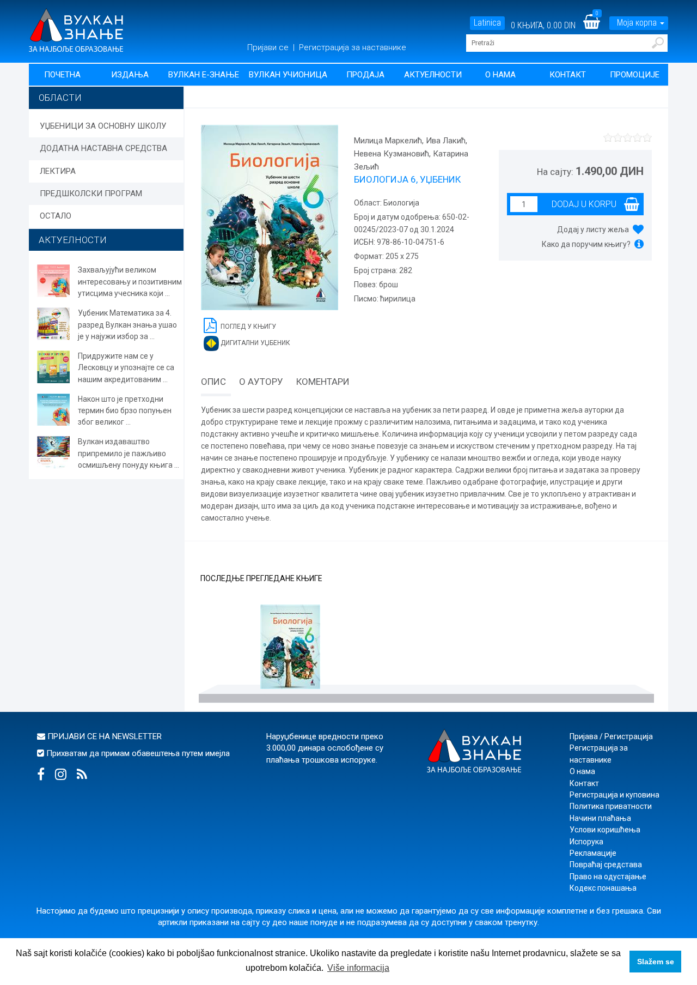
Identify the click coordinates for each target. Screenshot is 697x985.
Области (60, 97)
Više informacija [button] (358, 967)
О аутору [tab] (261, 381)
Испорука (586, 841)
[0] (598, 25)
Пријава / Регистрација (611, 736)
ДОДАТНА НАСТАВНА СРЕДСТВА (103, 148)
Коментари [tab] (323, 381)
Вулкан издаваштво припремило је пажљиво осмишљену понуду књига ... (128, 453)
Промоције (634, 75)
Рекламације (593, 853)
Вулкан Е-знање (203, 75)
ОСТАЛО (55, 216)
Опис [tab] (213, 381)
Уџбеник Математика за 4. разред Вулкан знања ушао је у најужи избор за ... (127, 325)
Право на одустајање (608, 876)
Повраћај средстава (606, 864)
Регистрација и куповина (614, 794)
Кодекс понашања (603, 888)
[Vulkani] (76, 29)
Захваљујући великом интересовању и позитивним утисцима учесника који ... (130, 281)
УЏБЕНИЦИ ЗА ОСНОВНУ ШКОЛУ (103, 126)
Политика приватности (611, 806)
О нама (500, 75)
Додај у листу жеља (593, 229)
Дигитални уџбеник (254, 343)
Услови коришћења (605, 829)
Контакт (567, 75)
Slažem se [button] (655, 961)
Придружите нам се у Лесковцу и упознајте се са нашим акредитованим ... (126, 368)
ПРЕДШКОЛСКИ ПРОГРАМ (91, 193)
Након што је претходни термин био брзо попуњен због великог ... (125, 411)
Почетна (62, 75)
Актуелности (433, 75)
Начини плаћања (600, 818)
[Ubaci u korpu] (575, 204)
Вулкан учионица (288, 75)
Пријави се (269, 47)
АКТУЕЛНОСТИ (73, 239)
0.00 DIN (561, 25)
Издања (130, 75)
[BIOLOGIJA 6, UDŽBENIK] (290, 648)
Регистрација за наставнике (352, 47)
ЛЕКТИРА (58, 171)
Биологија (400, 202)
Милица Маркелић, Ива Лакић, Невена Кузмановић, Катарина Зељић (411, 154)
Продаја (365, 75)
